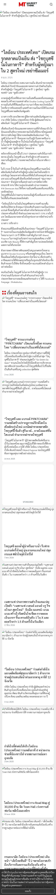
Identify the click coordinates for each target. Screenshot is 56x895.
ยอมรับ (28, 891)
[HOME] (28, 4)
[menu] (5, 4)
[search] (51, 4)
